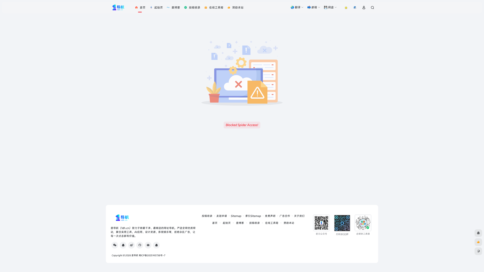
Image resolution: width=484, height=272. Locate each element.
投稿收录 (207, 215)
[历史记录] (355, 7)
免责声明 (270, 215)
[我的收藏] (346, 7)
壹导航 (134, 255)
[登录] (364, 7)
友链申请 (221, 215)
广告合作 (284, 215)
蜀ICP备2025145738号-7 (152, 255)
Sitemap (236, 215)
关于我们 (299, 215)
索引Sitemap (253, 215)
